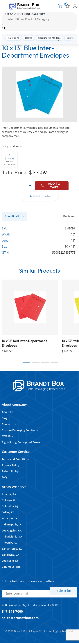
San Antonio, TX (12, 548)
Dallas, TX (8, 512)
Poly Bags (13, 37)
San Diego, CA (10, 554)
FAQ (4, 477)
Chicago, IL (8, 500)
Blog (4, 418)
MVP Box (7, 436)
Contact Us (9, 424)
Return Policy (10, 471)
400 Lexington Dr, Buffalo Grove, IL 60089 (30, 605)
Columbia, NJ (10, 506)
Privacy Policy (10, 465)
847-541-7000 (12, 611)
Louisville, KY (10, 560)
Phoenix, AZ (9, 542)
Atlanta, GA (9, 494)
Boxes (28, 37)
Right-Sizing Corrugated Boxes (21, 442)
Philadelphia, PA (12, 536)
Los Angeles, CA (11, 530)
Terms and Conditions (15, 459)
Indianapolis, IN (11, 524)
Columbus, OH (11, 566)
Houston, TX (9, 518)
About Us (7, 412)
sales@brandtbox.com (20, 617)
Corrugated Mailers (49, 37)
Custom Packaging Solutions (20, 430)
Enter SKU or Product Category (23, 14)
